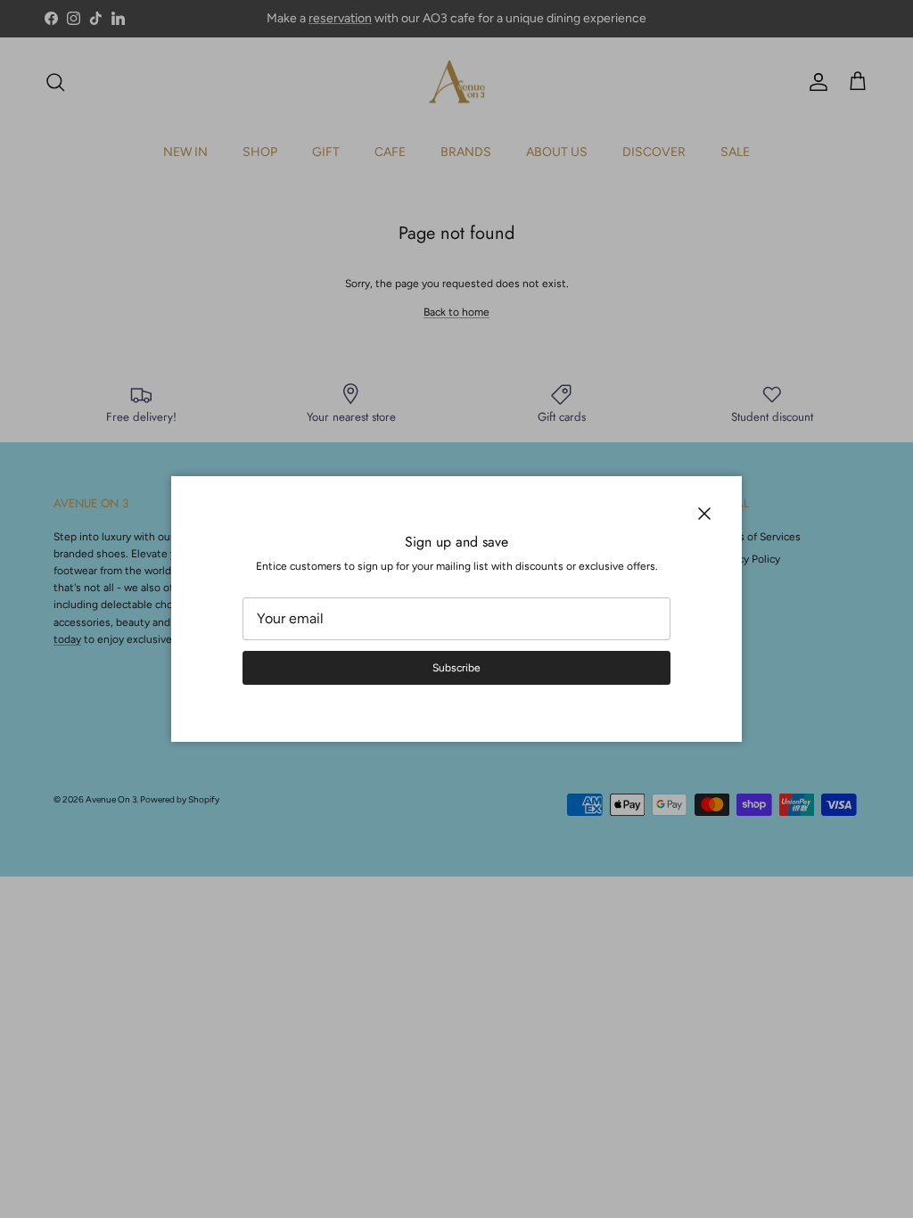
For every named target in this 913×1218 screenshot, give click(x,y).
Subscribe (456, 668)
